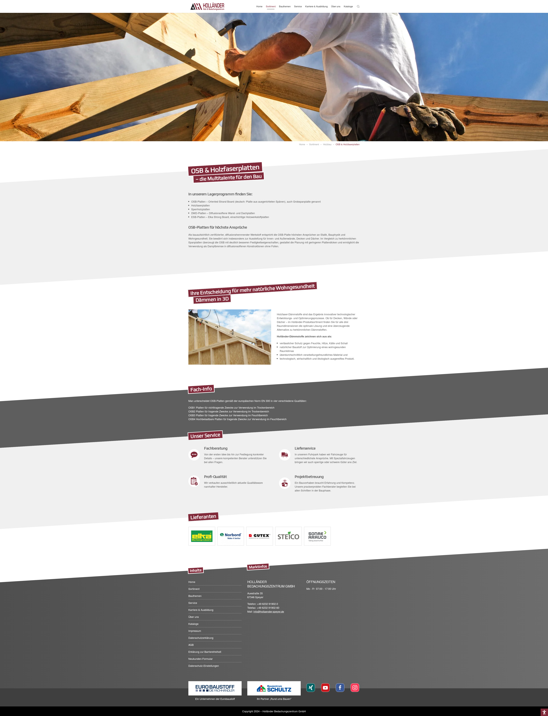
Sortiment (314, 144)
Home (259, 6)
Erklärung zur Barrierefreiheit (204, 652)
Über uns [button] (335, 6)
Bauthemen (195, 596)
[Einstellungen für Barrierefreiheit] (544, 712)
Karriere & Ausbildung (316, 6)
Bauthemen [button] (285, 6)
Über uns (193, 617)
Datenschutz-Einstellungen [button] (203, 665)
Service (298, 6)
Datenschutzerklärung (200, 638)
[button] (358, 6)
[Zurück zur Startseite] (208, 6)
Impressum (194, 631)
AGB (191, 645)
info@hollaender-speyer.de (268, 611)
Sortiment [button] (271, 6)
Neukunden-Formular (200, 659)
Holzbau (327, 144)
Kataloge (348, 6)
